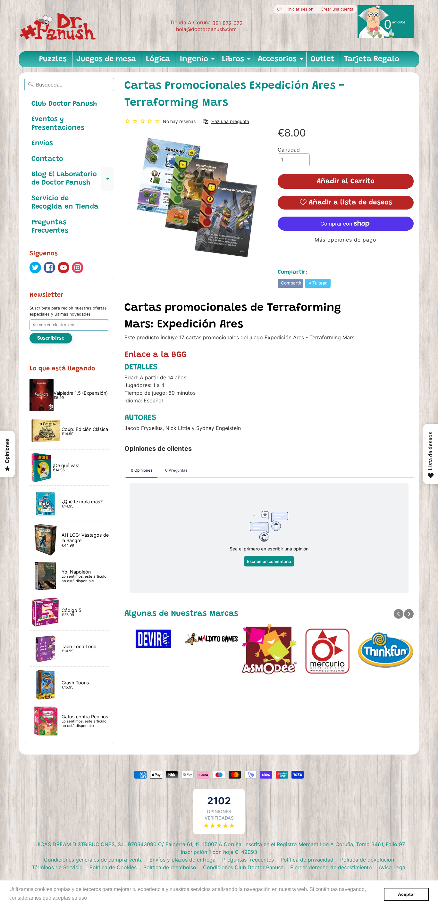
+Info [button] (94, 898)
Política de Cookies (113, 867)
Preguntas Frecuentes (49, 227)
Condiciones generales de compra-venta (93, 859)
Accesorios (281, 61)
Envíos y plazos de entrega (182, 859)
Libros (237, 61)
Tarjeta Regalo (371, 59)
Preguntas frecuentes (248, 859)
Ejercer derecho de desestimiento (331, 867)
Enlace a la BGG (155, 355)
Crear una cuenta (337, 9)
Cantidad (289, 149)
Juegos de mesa (106, 59)
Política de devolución (367, 859)
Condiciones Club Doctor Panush (243, 867)
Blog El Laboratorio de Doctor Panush (72, 179)
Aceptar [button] (406, 894)
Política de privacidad (307, 859)
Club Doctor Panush (64, 104)
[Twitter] (35, 267)
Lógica (158, 59)
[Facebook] (49, 267)
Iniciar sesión (300, 9)
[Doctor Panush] (59, 25)
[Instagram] (77, 267)
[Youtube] (63, 267)
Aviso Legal (393, 867)
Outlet (322, 59)
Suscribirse (50, 338)
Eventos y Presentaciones (57, 123)
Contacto (47, 159)
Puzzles (53, 59)
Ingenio (198, 61)
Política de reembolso (169, 867)
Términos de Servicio (57, 867)
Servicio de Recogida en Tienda (64, 202)
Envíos (42, 143)
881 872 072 (227, 23)
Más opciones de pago (345, 239)
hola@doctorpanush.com (206, 29)
